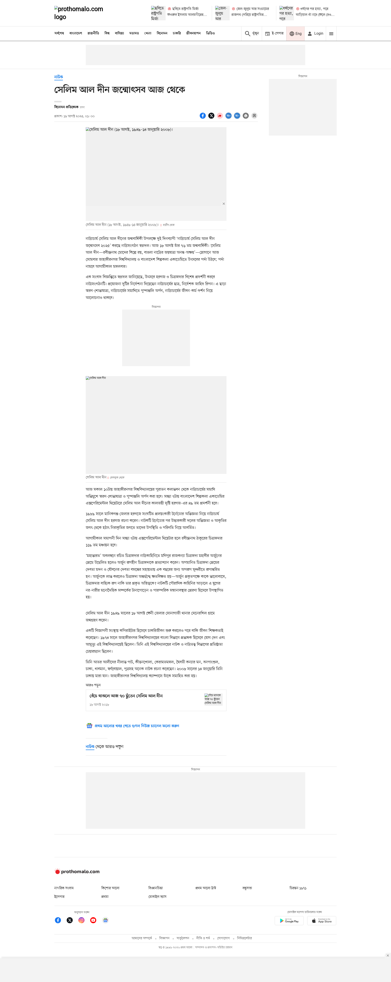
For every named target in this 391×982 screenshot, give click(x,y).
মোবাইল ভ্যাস (157, 896)
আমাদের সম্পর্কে (142, 938)
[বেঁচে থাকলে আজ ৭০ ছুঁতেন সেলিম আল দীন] (214, 699)
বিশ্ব (107, 33)
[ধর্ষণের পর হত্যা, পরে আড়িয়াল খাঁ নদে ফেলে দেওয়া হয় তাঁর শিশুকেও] (286, 13)
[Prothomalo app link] (289, 921)
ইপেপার (59, 896)
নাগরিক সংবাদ (64, 888)
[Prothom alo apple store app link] (322, 921)
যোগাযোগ (223, 938)
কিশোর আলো (110, 888)
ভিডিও (210, 33)
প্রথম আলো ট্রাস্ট (206, 888)
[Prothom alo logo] (77, 873)
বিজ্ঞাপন (164, 938)
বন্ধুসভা (247, 888)
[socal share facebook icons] (203, 118)
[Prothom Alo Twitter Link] (72, 921)
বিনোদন (162, 33)
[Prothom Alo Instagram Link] (84, 921)
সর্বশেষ (59, 33)
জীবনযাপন (193, 33)
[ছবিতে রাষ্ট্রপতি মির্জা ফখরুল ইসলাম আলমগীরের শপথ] (158, 13)
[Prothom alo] (84, 13)
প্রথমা (105, 896)
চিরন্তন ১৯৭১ (298, 888)
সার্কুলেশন (183, 938)
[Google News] (105, 921)
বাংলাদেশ (75, 33)
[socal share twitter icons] (212, 118)
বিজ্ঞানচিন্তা (155, 888)
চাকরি (177, 33)
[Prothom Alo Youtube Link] (95, 921)
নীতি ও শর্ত (203, 938)
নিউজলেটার (244, 938)
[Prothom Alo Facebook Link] (60, 921)
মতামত (134, 33)
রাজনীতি (93, 33)
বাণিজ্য (119, 33)
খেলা (147, 33)
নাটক (58, 77)
